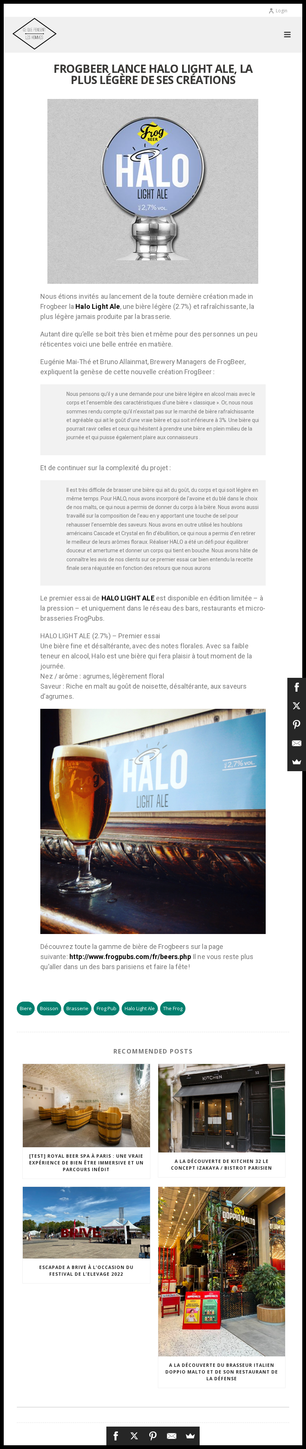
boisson (49, 1008)
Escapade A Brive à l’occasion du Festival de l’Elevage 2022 (86, 1270)
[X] (134, 1436)
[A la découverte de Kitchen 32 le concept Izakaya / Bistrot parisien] (221, 1108)
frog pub (106, 1008)
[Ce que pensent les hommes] (27, 33)
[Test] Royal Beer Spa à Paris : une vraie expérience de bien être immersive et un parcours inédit (86, 1163)
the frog (172, 1008)
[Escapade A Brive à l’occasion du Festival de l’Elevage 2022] (86, 1223)
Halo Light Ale (140, 1008)
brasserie (77, 1008)
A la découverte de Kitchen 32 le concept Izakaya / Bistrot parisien (221, 1164)
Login (281, 10)
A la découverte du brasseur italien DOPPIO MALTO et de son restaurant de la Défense (221, 1372)
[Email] (171, 1436)
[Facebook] (115, 1436)
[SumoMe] (190, 1436)
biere (26, 1008)
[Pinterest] (153, 1436)
